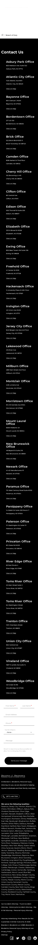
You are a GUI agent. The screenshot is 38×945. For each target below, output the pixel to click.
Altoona (18, 853)
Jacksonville (31, 828)
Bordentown (14, 811)
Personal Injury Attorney (23, 910)
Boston (28, 850)
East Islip (4, 821)
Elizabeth (20, 814)
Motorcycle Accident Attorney (20, 907)
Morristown (16, 855)
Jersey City (13, 806)
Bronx (23, 848)
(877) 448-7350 (14, 12)
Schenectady (17, 816)
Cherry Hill (5, 809)
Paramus (4, 806)
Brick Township (25, 858)
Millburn (20, 809)
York (10, 865)
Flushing (4, 860)
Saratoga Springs (16, 863)
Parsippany (15, 843)
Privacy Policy (6, 931)
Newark (12, 814)
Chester (21, 868)
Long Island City (15, 860)
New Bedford (23, 838)
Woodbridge (6, 855)
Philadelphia (24, 833)
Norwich (10, 828)
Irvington (14, 858)
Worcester (5, 838)
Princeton (28, 863)
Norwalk (30, 824)
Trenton (22, 806)
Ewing (31, 843)
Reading (20, 850)
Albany (20, 846)
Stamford (5, 826)
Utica (3, 848)
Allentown (19, 831)
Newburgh (13, 821)
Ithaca (14, 865)
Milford (4, 828)
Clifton (27, 814)
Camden (4, 814)
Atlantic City (31, 806)
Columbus (32, 841)
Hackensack (6, 872)
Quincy (33, 865)
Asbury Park (29, 809)
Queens (17, 848)
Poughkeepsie (29, 860)
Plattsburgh (12, 868)
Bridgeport (31, 826)
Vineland (4, 811)
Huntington (6, 819)
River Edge (24, 811)
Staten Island (29, 846)
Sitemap (4, 935)
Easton (11, 831)
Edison (13, 809)
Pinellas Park (20, 828)
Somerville (22, 870)
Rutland (4, 831)
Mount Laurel (17, 872)
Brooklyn (5, 846)
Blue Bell (27, 872)
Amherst (4, 863)
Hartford (13, 826)
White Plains (13, 824)
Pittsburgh (5, 836)
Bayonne (25, 855)
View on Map (11, 89)
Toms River (5, 843)
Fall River (14, 838)
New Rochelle (28, 816)
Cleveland (23, 841)
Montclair (26, 853)
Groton (14, 870)
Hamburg (31, 870)
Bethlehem (23, 836)
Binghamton (24, 821)
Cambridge (5, 870)
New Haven (21, 826)
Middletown (31, 819)
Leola (16, 833)
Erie (11, 833)
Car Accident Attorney (9, 904)
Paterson (24, 843)
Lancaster (5, 833)
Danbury (22, 824)
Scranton (32, 836)
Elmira (23, 819)
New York (13, 846)
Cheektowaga (24, 865)
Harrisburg (28, 831)
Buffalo (32, 821)
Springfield (5, 841)
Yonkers (4, 824)
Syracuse (9, 848)
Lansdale (14, 836)
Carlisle (4, 868)
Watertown (30, 868)
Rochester (16, 819)
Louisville (14, 841)
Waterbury (12, 850)
